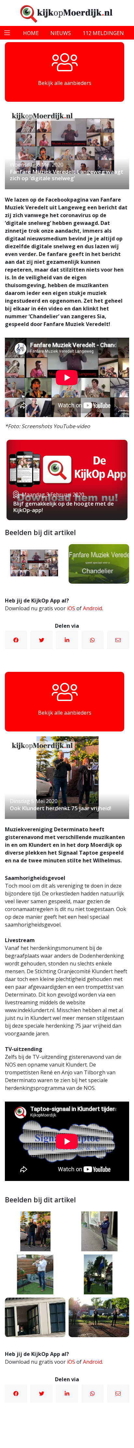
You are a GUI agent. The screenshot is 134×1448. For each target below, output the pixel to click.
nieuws (60, 33)
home (31, 33)
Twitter (41, 640)
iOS (71, 608)
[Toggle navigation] (7, 33)
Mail (118, 640)
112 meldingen (103, 33)
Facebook (16, 640)
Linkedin (67, 640)
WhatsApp (92, 640)
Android (92, 608)
